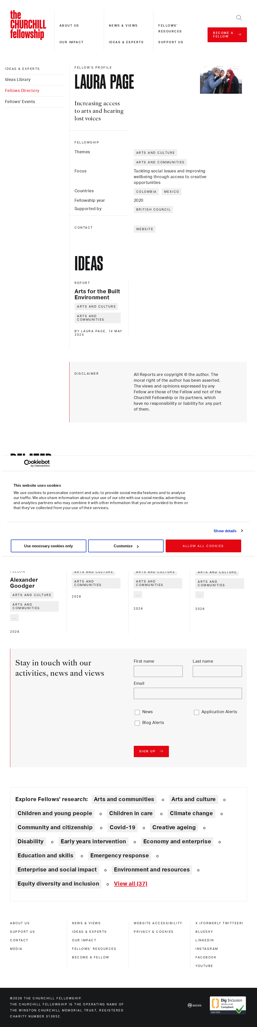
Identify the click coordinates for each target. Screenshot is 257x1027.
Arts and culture (155, 152)
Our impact (71, 42)
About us (69, 25)
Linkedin (205, 940)
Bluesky (204, 931)
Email (139, 683)
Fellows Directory (22, 91)
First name (144, 661)
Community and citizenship (55, 827)
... (15, 617)
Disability (31, 841)
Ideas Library (18, 80)
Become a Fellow (90, 957)
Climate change (191, 813)
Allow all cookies (203, 546)
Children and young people (55, 813)
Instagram (207, 948)
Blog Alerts (153, 723)
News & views (123, 25)
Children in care (131, 813)
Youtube (204, 965)
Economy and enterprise (177, 841)
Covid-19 (122, 827)
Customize (123, 546)
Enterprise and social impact (57, 869)
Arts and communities (160, 162)
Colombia (146, 191)
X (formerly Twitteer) (219, 923)
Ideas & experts (126, 42)
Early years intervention (93, 841)
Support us (170, 42)
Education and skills (45, 855)
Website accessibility (158, 923)
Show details (225, 531)
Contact (19, 940)
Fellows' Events (20, 102)
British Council (153, 209)
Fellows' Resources (94, 948)
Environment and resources (152, 869)
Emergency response (119, 855)
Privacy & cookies (154, 931)
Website (145, 229)
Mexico (171, 191)
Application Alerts (219, 712)
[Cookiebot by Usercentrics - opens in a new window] (28, 463)
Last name (203, 661)
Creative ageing (174, 827)
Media (16, 948)
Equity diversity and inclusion (58, 884)
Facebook (206, 957)
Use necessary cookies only (48, 546)
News (147, 712)
